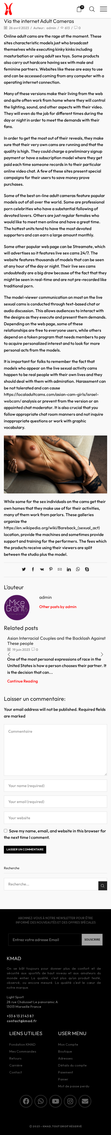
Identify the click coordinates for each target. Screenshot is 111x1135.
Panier (63, 1079)
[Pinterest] (50, 569)
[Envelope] (84, 1101)
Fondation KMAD (22, 1044)
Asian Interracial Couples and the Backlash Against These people (56, 640)
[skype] (85, 569)
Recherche (102, 885)
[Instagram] (70, 1101)
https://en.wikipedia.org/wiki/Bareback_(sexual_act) (52, 527)
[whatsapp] (77, 569)
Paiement (65, 1072)
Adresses (65, 1058)
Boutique (65, 1051)
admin (51, 28)
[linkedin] (68, 569)
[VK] (41, 569)
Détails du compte (72, 1065)
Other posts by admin (57, 606)
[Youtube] (55, 1101)
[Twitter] (25, 569)
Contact (15, 1072)
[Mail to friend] (59, 569)
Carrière (15, 1065)
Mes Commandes (22, 1051)
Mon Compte (68, 1044)
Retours (15, 1058)
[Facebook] (32, 569)
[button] (102, 655)
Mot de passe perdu (73, 1086)
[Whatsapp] (40, 1101)
